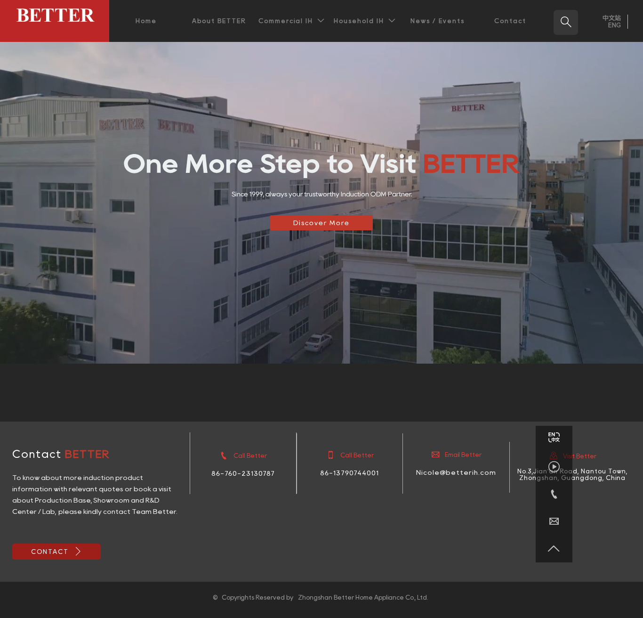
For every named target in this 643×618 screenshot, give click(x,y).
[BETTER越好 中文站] (554, 439)
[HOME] (54, 15)
